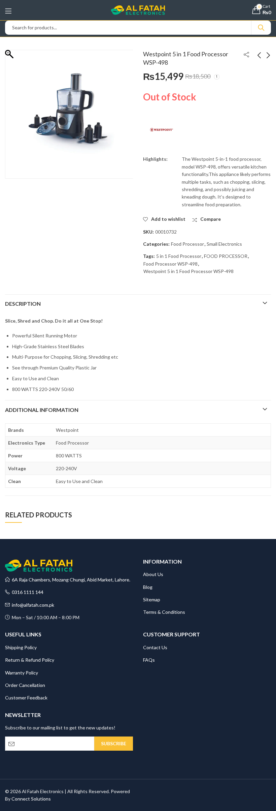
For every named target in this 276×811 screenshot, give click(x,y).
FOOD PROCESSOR (225, 256)
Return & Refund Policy (29, 660)
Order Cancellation (25, 685)
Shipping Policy (21, 647)
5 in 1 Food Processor (178, 256)
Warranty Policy (21, 672)
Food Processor (187, 244)
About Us (153, 574)
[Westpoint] (161, 129)
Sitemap (151, 599)
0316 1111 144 (26, 592)
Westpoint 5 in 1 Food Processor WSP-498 (188, 271)
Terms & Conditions (164, 612)
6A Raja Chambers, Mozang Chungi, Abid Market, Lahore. (70, 579)
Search (261, 28)
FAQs (149, 660)
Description (23, 303)
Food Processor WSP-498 (170, 264)
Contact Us (155, 647)
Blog (147, 587)
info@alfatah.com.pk (32, 605)
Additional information (41, 410)
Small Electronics (224, 244)
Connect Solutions (31, 799)
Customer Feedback (26, 697)
